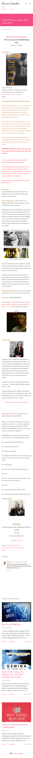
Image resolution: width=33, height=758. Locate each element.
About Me (4, 9)
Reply (8, 570)
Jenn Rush (9, 562)
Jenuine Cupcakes (11, 3)
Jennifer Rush (13, 547)
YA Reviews (21, 547)
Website (7, 402)
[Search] (26, 3)
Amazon (4, 94)
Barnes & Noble (11, 94)
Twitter (12, 402)
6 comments (10, 694)
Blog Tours (5, 547)
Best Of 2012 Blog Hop (11, 624)
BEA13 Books (17, 545)
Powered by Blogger (17, 753)
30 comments (11, 744)
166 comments (11, 641)
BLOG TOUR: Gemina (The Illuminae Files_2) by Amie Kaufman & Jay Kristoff (13, 674)
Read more (28, 641)
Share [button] (4, 550)
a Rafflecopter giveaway (16, 540)
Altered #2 (10, 545)
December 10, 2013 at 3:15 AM (20, 562)
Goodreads (19, 94)
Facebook (18, 402)
